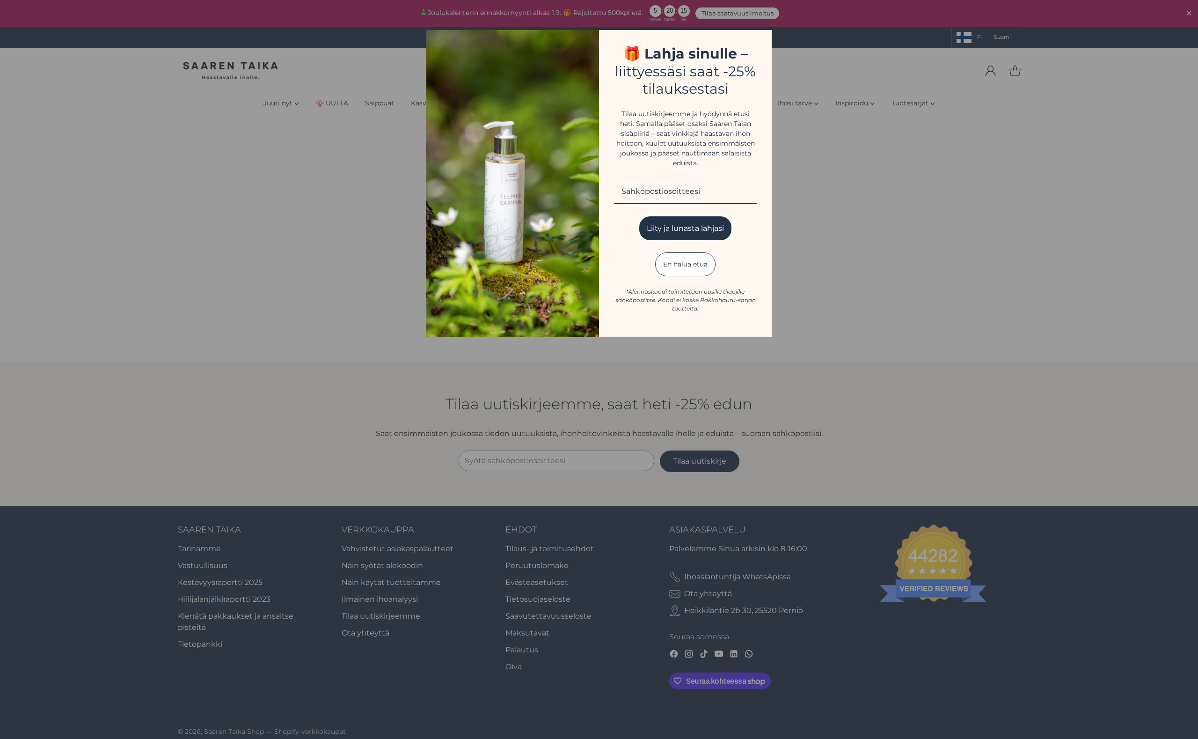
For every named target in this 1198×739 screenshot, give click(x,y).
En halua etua (685, 264)
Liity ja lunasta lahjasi (685, 228)
